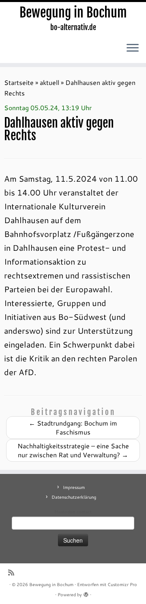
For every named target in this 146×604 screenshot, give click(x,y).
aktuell (49, 82)
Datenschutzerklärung (74, 497)
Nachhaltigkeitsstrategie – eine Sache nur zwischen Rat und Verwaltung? (73, 450)
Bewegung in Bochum (73, 13)
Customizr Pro (122, 584)
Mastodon (64, 511)
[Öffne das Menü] (133, 48)
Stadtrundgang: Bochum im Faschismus (73, 427)
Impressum (74, 487)
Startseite (19, 82)
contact (84, 511)
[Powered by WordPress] (86, 593)
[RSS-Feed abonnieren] (13, 572)
